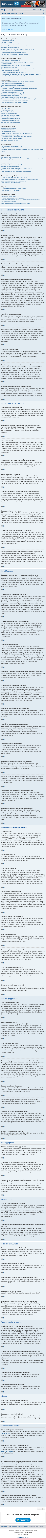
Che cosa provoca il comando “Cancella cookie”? (14, 54)
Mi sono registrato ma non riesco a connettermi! (14, 45)
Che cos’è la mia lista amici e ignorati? (11, 157)
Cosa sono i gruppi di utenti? (8, 131)
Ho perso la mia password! (8, 51)
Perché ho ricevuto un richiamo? (10, 95)
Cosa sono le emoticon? (7, 112)
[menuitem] (7, 10)
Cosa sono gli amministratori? (9, 128)
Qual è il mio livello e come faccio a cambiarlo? (13, 72)
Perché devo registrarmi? (8, 40)
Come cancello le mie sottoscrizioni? (11, 182)
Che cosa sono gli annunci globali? (10, 115)
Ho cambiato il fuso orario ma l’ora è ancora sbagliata (15, 65)
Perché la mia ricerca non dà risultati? (11, 166)
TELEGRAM (24, 1520)
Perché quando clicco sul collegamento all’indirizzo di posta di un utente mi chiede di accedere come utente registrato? (21, 74)
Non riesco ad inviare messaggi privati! (11, 146)
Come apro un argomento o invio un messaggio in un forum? (17, 81)
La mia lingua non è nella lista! (9, 67)
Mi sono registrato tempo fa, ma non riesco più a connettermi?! (18, 49)
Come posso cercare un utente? (10, 170)
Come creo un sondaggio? (8, 87)
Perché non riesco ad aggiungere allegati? (12, 93)
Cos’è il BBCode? (5, 108)
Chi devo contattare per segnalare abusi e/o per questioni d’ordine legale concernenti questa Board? (20, 200)
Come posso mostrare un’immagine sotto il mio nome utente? (17, 69)
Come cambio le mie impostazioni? (10, 60)
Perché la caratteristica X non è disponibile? (13, 198)
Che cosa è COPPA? (7, 42)
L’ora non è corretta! (6, 63)
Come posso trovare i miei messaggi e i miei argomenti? (16, 171)
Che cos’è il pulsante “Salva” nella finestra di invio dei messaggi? (18, 99)
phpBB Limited (5, 1433)
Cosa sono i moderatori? (7, 129)
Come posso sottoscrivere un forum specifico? (13, 181)
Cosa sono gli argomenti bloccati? (10, 120)
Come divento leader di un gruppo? (10, 135)
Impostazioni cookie (23, 1537)
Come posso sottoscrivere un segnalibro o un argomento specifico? (19, 179)
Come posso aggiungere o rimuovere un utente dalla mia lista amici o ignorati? (22, 159)
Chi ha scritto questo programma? (10, 196)
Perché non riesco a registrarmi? (10, 44)
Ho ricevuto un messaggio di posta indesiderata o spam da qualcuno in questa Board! (22, 150)
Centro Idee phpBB (7, 1451)
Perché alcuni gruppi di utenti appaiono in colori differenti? (16, 136)
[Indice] (23, 4)
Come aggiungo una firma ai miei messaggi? (13, 85)
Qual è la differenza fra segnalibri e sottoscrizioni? (14, 177)
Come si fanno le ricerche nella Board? (11, 164)
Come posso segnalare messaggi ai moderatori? (14, 97)
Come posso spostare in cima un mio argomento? (14, 102)
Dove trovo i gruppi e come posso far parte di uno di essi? (16, 133)
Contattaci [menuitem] (14, 1526)
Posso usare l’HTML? (7, 110)
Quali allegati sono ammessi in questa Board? (13, 188)
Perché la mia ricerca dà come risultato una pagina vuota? (16, 168)
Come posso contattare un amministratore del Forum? (15, 203)
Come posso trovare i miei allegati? (10, 190)
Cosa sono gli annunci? (7, 117)
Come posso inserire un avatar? (10, 70)
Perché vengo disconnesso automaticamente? (13, 52)
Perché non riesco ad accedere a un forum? (13, 92)
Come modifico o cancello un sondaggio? (12, 90)
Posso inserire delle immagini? (9, 113)
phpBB (16, 1530)
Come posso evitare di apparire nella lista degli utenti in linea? (17, 62)
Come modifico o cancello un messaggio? (12, 83)
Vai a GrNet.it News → (8, 30)
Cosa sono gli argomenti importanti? (10, 118)
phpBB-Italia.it (28, 1532)
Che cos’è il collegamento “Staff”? (10, 140)
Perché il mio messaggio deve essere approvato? (14, 100)
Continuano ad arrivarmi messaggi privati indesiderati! (15, 147)
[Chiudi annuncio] (44, 17)
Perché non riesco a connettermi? (10, 47)
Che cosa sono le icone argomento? (11, 122)
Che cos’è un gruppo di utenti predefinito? (12, 138)
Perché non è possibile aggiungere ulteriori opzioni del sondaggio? (19, 88)
